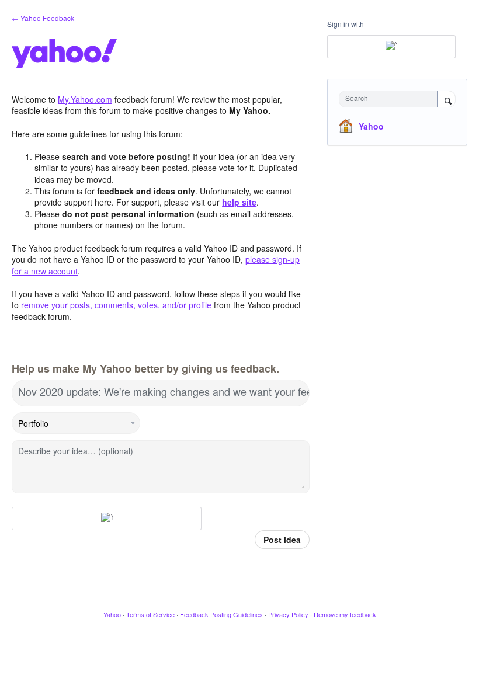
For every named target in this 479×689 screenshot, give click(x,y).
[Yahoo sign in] (107, 518)
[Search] (446, 100)
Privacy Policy (288, 614)
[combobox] (391, 99)
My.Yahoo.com (85, 99)
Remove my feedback (345, 614)
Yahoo (371, 126)
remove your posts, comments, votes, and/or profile (116, 305)
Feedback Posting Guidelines (221, 614)
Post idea (282, 539)
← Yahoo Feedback (43, 18)
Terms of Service (150, 614)
